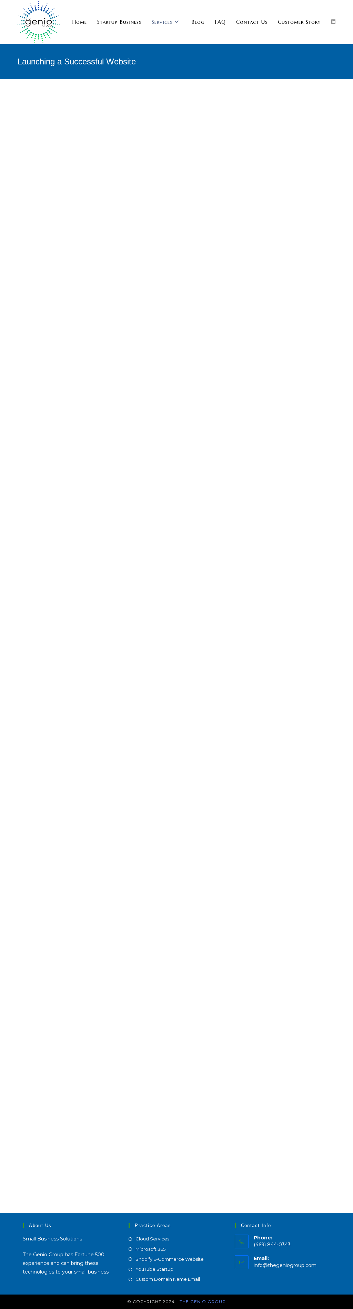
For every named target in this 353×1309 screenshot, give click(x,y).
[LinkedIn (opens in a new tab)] (333, 21)
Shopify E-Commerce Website (169, 1259)
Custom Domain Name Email (167, 1279)
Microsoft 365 (150, 1249)
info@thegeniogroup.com (285, 1265)
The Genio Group (203, 1301)
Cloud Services (152, 1238)
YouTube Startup (154, 1269)
